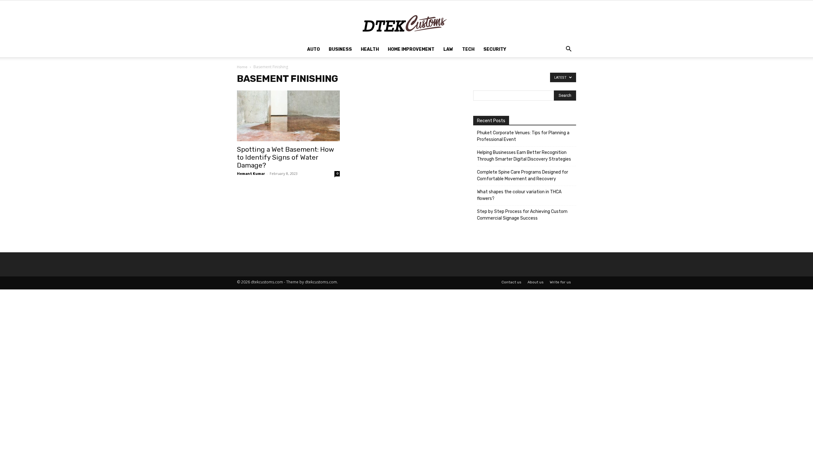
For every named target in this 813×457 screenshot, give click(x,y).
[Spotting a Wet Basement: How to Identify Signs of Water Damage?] (288, 115)
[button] (568, 50)
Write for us (560, 282)
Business (340, 49)
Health (370, 49)
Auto (313, 49)
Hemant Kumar (251, 174)
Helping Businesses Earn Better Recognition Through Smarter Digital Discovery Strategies (524, 156)
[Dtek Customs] (406, 21)
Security (494, 49)
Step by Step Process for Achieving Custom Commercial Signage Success (522, 215)
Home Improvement (411, 49)
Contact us (511, 282)
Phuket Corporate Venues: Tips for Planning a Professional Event (523, 136)
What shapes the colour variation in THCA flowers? (519, 195)
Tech (468, 49)
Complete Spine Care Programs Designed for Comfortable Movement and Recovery (522, 175)
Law (448, 49)
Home (242, 67)
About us (535, 282)
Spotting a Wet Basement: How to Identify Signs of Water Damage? (285, 157)
